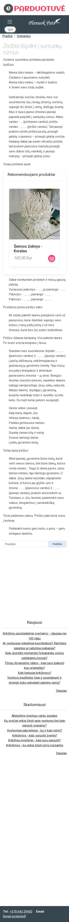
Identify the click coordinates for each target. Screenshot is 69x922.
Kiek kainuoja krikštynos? (34, 673)
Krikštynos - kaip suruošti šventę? (34, 735)
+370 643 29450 (21, 911)
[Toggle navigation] (10, 21)
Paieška (57, 544)
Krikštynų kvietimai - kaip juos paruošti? (34, 740)
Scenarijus (24, 36)
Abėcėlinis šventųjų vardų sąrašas (34, 716)
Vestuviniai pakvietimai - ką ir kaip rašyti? (34, 730)
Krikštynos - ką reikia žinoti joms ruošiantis (34, 745)
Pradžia (7, 36)
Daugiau (61, 691)
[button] (10, 29)
